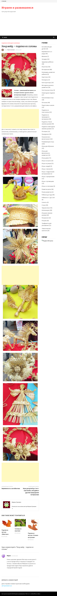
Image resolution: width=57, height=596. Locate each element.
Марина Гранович (11, 49)
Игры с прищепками (48, 176)
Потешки (44, 131)
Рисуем (44, 220)
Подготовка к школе (48, 105)
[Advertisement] (28, 25)
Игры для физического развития (46, 153)
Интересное (45, 69)
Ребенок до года (47, 195)
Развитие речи (46, 189)
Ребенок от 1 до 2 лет (48, 197)
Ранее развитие (47, 192)
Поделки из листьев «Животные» (5, 532)
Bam (39, 593)
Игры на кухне (46, 161)
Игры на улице (46, 163)
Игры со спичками (47, 186)
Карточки (45, 77)
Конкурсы (45, 80)
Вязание (44, 56)
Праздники (45, 134)
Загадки (44, 59)
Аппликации (45, 210)
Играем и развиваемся (17, 7)
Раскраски (45, 218)
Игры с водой (46, 166)
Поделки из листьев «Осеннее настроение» (33, 535)
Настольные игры (47, 90)
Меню (5, 37)
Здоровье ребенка (47, 62)
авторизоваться (7, 586)
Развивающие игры (48, 142)
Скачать (44, 202)
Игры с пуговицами (48, 181)
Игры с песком (46, 169)
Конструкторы (46, 82)
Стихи (43, 205)
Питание (44, 102)
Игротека (45, 67)
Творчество (45, 208)
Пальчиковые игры (48, 98)
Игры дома (45, 158)
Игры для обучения (48, 146)
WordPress (34, 593)
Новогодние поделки (48, 93)
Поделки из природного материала (11, 43)
